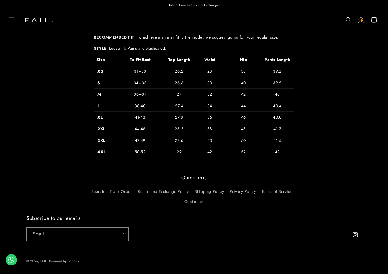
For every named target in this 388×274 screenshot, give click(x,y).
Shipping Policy (209, 191)
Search (97, 191)
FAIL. (44, 261)
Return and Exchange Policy (163, 191)
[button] (12, 20)
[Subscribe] (122, 234)
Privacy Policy (243, 191)
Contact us (194, 201)
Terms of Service (277, 191)
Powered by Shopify (64, 261)
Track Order (121, 191)
